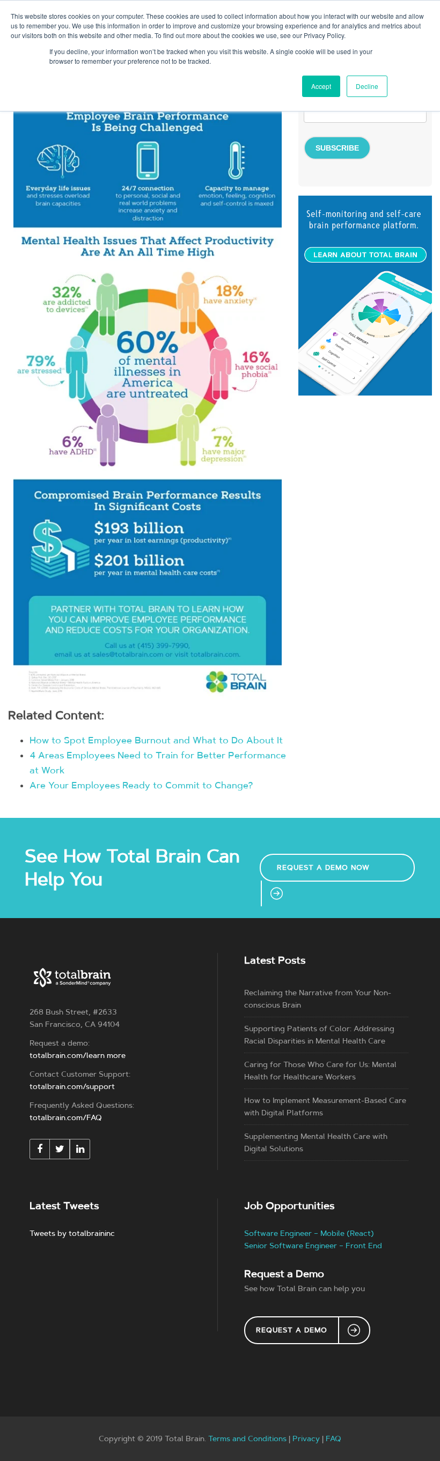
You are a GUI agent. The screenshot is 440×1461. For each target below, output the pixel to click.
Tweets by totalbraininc (72, 1233)
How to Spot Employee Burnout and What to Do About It (156, 740)
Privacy (306, 1438)
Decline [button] (367, 86)
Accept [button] (321, 86)
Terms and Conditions (247, 1438)
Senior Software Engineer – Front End (313, 1245)
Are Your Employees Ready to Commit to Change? (141, 785)
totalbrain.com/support (72, 1086)
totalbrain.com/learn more (78, 1055)
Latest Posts (274, 960)
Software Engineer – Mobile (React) (309, 1233)
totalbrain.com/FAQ (66, 1117)
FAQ (333, 1438)
